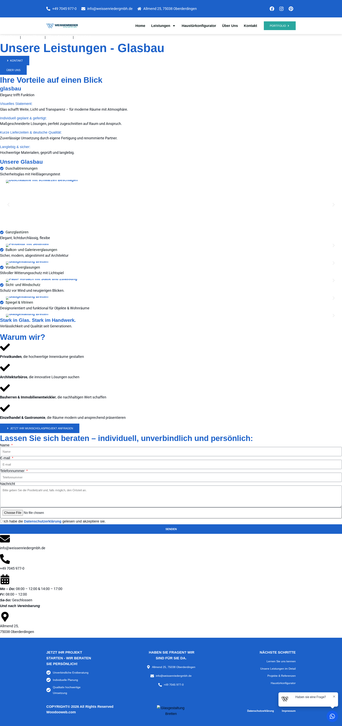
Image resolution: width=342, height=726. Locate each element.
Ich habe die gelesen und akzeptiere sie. (55, 521)
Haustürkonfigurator (199, 26)
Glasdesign (59, 37)
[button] (8, 204)
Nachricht (7, 484)
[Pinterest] (291, 8)
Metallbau (33, 37)
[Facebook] (272, 8)
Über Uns (230, 26)
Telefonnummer (13, 471)
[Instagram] (281, 8)
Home (140, 26)
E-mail (5, 458)
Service (82, 37)
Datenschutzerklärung (42, 521)
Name (5, 445)
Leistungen (160, 26)
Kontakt (250, 26)
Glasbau (10, 37)
